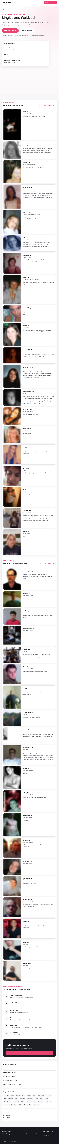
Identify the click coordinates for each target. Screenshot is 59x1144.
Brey (5, 1098)
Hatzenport (6, 1104)
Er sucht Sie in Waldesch (9, 1076)
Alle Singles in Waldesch (9, 1068)
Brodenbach (16, 1101)
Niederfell (18, 1095)
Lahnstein (10, 1098)
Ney (51, 1101)
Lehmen (28, 1095)
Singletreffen (7, 3)
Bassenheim (14, 1104)
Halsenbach (36, 1104)
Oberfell (16, 1098)
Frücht (25, 1104)
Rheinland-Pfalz (11, 9)
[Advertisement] (29, 78)
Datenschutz (46, 1135)
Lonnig (34, 1101)
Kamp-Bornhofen (8, 1101)
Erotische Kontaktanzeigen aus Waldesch (13, 1084)
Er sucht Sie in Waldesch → (48, 564)
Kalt (47, 1101)
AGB (51, 1131)
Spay (41, 1098)
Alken (36, 1098)
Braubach (29, 1101)
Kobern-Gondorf (41, 1095)
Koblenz (23, 1101)
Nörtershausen (30, 1098)
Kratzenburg (41, 1101)
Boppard (49, 1095)
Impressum (46, 1131)
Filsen (12, 1095)
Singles (3, 9)
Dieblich (34, 1095)
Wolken (46, 1098)
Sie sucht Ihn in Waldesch (9, 1072)
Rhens (23, 1095)
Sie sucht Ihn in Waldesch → (47, 105)
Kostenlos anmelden (50, 2)
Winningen (6, 1095)
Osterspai (22, 1098)
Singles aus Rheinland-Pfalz (10, 1080)
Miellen (20, 1104)
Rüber (30, 1104)
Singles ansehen (27, 30)
